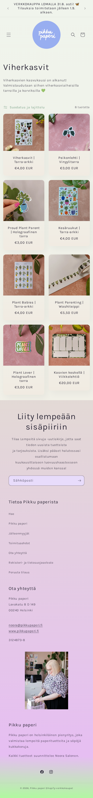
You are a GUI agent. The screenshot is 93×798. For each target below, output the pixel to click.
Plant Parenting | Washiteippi (69, 304)
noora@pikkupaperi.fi (26, 625)
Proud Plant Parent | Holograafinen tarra (24, 232)
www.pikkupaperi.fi (24, 631)
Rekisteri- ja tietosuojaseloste (31, 562)
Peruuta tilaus (19, 572)
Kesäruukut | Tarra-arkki (69, 230)
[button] (8, 35)
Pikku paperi (18, 523)
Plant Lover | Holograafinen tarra (24, 377)
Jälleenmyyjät (19, 533)
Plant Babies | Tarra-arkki (24, 304)
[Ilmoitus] (85, 8)
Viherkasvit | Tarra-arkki (24, 160)
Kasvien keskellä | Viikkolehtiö (69, 375)
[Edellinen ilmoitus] (8, 8)
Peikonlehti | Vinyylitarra (69, 160)
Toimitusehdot (19, 543)
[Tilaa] (79, 481)
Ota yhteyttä (18, 553)
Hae (11, 514)
